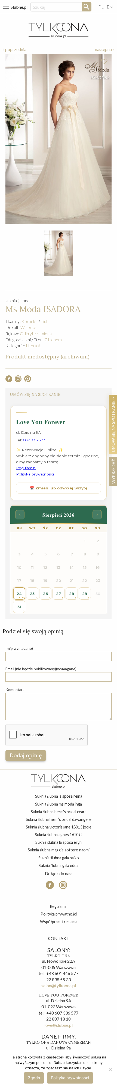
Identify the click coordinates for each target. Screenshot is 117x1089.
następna (104, 49)
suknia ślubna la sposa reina (58, 796)
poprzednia (15, 49)
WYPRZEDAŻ (113, 471)
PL (101, 6)
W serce (28, 327)
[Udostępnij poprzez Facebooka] (8, 380)
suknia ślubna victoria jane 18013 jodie (58, 827)
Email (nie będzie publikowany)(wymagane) (40, 668)
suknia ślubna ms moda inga (58, 804)
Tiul (44, 321)
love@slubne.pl (58, 1025)
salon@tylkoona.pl (58, 985)
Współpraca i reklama (58, 921)
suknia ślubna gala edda (58, 865)
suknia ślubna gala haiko (58, 857)
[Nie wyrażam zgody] (110, 1069)
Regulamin (58, 906)
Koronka (29, 321)
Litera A (33, 345)
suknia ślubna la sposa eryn (58, 842)
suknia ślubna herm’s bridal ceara (59, 811)
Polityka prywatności (59, 914)
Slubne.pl (19, 7)
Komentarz (14, 689)
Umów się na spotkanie (113, 426)
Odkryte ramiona (36, 333)
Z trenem (53, 339)
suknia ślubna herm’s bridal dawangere (58, 819)
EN (110, 6)
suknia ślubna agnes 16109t (58, 834)
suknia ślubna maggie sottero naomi (59, 850)
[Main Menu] (6, 7)
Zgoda (34, 1077)
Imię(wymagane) (19, 648)
